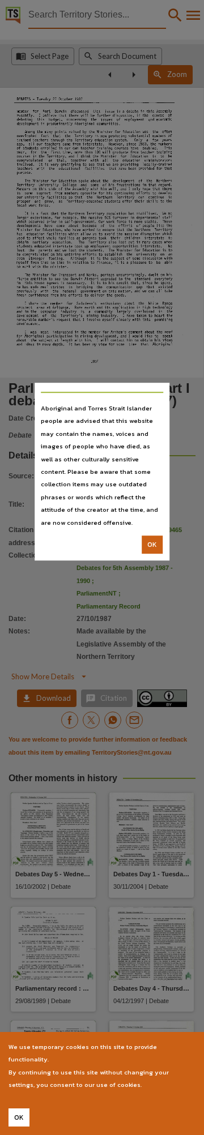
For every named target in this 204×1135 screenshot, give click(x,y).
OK (152, 544)
